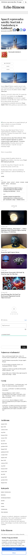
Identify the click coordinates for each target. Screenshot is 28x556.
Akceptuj (14, 549)
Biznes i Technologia (6, 492)
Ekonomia (3, 495)
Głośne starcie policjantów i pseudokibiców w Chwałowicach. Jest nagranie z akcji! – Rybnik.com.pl (14, 198)
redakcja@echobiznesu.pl (6, 31)
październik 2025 (4, 452)
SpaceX (3, 160)
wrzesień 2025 (4, 454)
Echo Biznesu (14, 7)
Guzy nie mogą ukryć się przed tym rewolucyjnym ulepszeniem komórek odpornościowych (10, 296)
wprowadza (13, 183)
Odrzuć (14, 553)
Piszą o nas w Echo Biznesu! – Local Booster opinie (13, 384)
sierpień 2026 (4, 424)
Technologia (4, 509)
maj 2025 (3, 466)
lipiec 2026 (3, 427)
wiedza (7, 183)
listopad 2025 (4, 449)
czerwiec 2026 (4, 429)
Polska (2, 506)
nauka (8, 182)
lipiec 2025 (3, 460)
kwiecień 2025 (4, 468)
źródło (2, 176)
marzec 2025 (4, 471)
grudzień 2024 (4, 480)
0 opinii (7, 69)
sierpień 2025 (4, 457)
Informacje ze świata (6, 497)
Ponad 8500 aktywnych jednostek (14, 161)
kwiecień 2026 (4, 435)
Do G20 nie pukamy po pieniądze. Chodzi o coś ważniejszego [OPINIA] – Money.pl (12, 365)
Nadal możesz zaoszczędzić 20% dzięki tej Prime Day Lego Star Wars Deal (12, 273)
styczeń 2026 (4, 443)
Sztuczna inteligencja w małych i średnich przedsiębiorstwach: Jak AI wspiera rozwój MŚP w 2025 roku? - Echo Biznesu (13, 394)
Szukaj (23, 347)
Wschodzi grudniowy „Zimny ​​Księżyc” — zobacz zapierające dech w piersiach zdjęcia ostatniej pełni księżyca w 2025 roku (13, 230)
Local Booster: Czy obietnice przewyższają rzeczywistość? (14, 385)
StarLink (22, 182)
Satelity (13, 182)
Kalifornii (4, 182)
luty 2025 (3, 474)
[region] (14, 545)
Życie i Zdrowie (4, 512)
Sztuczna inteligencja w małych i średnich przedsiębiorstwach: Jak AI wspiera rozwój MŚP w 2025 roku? (14, 401)
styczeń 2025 (4, 477)
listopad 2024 (4, 482)
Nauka (2, 503)
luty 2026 (3, 441)
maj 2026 (3, 432)
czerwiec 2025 (4, 463)
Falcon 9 (7, 86)
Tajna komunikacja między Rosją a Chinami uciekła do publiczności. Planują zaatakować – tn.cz (12, 189)
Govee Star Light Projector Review (10, 252)
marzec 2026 (4, 438)
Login (25, 320)
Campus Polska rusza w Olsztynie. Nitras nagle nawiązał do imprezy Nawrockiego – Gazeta (14, 373)
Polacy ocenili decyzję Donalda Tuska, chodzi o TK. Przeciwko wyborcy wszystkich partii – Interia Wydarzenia (14, 356)
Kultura (3, 500)
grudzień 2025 (4, 446)
